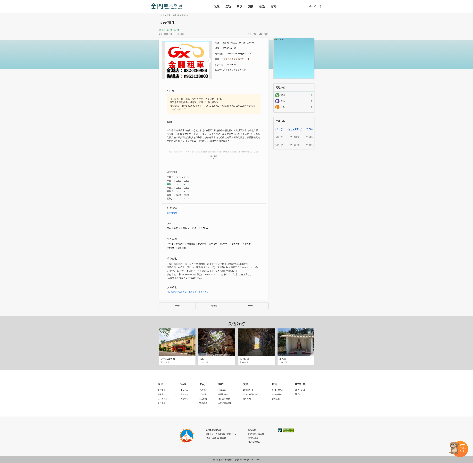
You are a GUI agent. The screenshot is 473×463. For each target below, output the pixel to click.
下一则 (250, 306)
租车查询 (247, 398)
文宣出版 (276, 398)
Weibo (300, 394)
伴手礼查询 (223, 394)
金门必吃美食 (224, 398)
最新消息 (184, 394)
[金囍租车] (187, 60)
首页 (162, 15)
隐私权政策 (253, 437)
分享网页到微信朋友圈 (255, 34)
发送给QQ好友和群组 (260, 34)
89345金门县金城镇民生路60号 (219, 433)
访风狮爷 (203, 403)
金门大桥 (162, 403)
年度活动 (184, 389)
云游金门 (203, 394)
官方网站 (171, 213)
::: (151, 1)
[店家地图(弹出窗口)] (294, 58)
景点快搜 (203, 398)
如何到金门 (248, 389)
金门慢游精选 (163, 398)
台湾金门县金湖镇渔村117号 (234, 59)
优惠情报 (184, 398)
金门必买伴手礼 (225, 403)
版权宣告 (252, 430)
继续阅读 (214, 156)
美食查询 (222, 389)
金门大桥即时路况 (251, 394)
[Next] (208, 60)
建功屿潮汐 (277, 394)
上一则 (177, 306)
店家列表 (185, 15)
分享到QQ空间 (266, 34)
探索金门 (162, 394)
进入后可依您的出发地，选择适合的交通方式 (186, 292)
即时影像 (162, 389)
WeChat (301, 389)
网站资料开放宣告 (256, 433)
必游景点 (203, 389)
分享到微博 (249, 34)
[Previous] (166, 60)
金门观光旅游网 (166, 6)
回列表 (214, 306)
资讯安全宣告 (254, 441)
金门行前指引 (278, 389)
